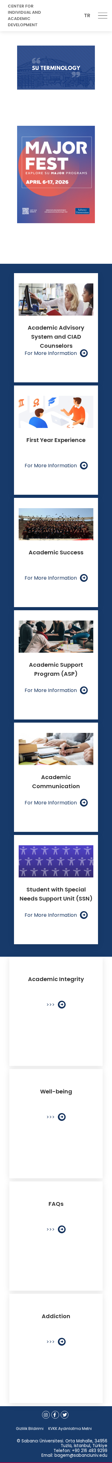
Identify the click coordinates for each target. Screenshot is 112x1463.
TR (87, 15)
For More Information (51, 353)
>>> (50, 1004)
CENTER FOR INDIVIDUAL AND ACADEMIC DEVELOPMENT (24, 15)
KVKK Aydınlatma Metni (70, 1428)
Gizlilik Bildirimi (30, 1428)
